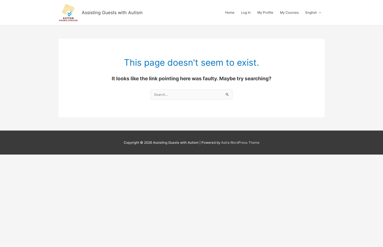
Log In (246, 12)
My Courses (289, 12)
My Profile (265, 12)
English (311, 12)
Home (229, 12)
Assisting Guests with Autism (112, 12)
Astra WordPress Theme (240, 142)
